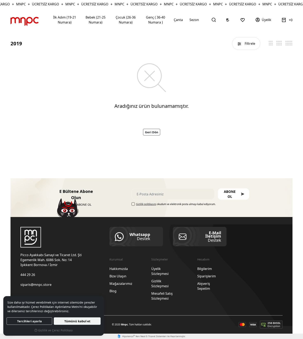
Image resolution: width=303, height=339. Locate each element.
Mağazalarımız (120, 283)
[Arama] (213, 19)
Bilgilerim (204, 268)
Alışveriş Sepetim (203, 286)
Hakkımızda (118, 268)
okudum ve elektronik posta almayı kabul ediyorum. (176, 204)
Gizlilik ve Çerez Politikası (55, 330)
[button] (233, 194)
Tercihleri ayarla (29, 321)
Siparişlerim (206, 276)
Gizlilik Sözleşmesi (160, 283)
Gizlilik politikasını (146, 204)
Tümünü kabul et (77, 321)
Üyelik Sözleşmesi (160, 271)
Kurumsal (116, 259)
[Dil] (228, 19)
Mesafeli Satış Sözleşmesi (162, 296)
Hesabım (203, 259)
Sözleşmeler (159, 259)
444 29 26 (27, 274)
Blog (112, 291)
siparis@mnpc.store (36, 284)
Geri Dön (151, 132)
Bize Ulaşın (117, 276)
